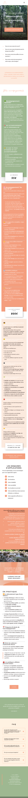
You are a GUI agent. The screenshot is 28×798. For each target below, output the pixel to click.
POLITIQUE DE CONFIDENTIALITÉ (15, 779)
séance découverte (13, 29)
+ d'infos (14, 686)
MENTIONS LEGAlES (14, 777)
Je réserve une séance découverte (14, 456)
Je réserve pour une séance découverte (14, 577)
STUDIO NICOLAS (17, 784)
